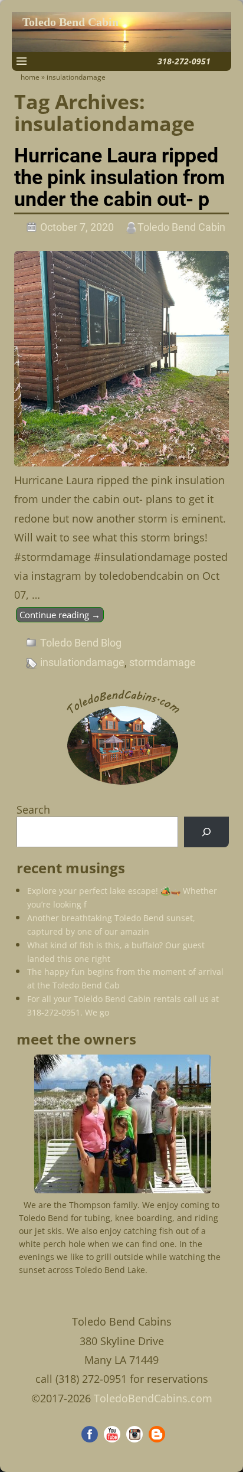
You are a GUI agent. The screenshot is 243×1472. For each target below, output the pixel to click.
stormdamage (162, 662)
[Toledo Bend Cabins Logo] (123, 785)
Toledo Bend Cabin (70, 22)
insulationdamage (82, 662)
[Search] (206, 832)
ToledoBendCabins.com (153, 1398)
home (30, 77)
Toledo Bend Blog (80, 643)
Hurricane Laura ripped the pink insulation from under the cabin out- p (119, 177)
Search (33, 809)
